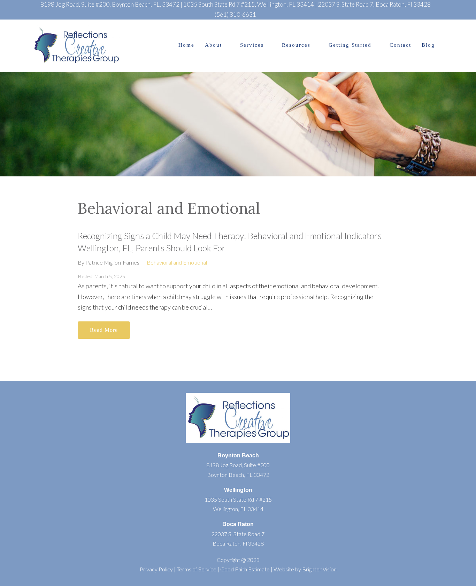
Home (186, 45)
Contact (400, 45)
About (213, 45)
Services (252, 45)
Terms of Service (196, 569)
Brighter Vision (319, 569)
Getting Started (350, 45)
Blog (428, 45)
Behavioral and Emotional (177, 262)
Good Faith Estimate (245, 569)
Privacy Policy (156, 569)
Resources (296, 45)
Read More (104, 330)
